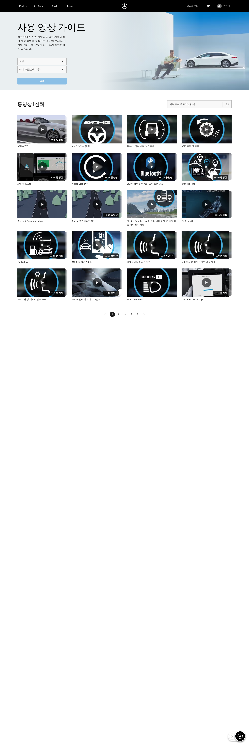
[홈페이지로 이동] (124, 6)
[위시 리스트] (208, 6)
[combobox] (42, 61)
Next (144, 314)
